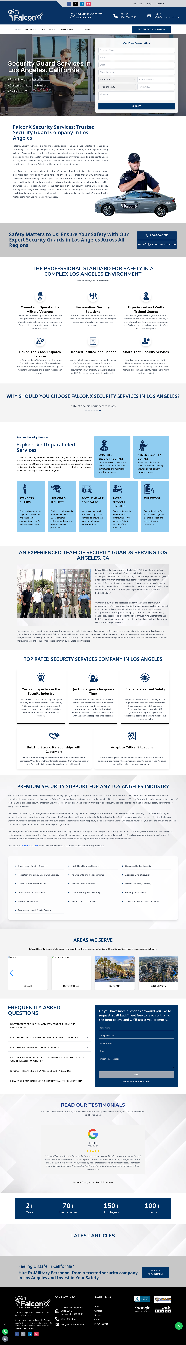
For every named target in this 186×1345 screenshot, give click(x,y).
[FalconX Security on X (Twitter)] (75, 4)
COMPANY (87, 29)
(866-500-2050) (30, 845)
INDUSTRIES (47, 29)
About (97, 1306)
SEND (136, 1074)
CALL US (124, 14)
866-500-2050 (128, 17)
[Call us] (5, 1332)
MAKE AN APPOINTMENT (155, 1272)
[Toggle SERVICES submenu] (35, 29)
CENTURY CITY (71, 986)
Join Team (137, 3)
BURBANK (27, 986)
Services (98, 1315)
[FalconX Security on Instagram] (88, 4)
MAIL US (157, 14)
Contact (160, 3)
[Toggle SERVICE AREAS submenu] (76, 29)
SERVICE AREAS (67, 29)
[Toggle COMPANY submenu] (93, 29)
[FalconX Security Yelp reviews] (163, 1309)
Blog (149, 3)
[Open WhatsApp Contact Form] (179, 1326)
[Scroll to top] (5, 1325)
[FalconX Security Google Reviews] (143, 1309)
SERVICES (29, 29)
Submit (136, 106)
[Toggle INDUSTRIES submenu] (54, 29)
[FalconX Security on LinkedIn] (82, 4)
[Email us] (5, 1339)
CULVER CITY (115, 986)
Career (97, 1319)
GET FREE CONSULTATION (151, 29)
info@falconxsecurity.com (167, 17)
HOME (18, 29)
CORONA (158, 986)
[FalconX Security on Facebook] (69, 4)
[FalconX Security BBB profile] (143, 1299)
